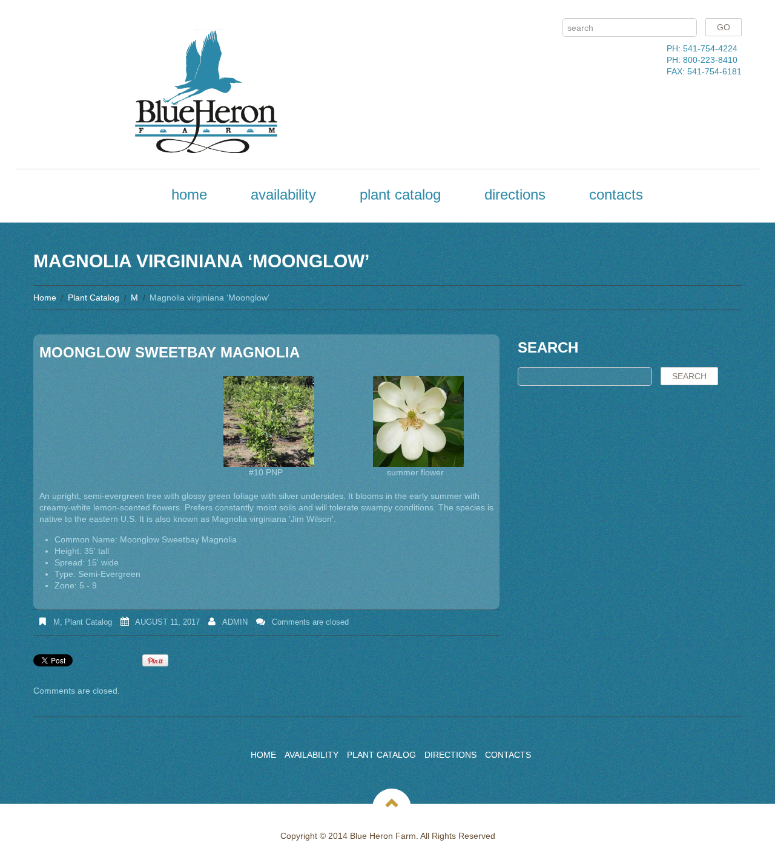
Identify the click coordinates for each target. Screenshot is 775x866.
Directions (515, 194)
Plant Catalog (400, 194)
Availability (283, 194)
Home (189, 194)
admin (235, 622)
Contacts (616, 194)
